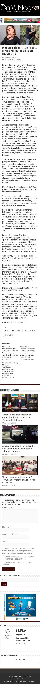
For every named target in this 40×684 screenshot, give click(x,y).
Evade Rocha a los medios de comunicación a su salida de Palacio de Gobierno (16, 417)
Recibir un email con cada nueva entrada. (17, 563)
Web (4, 541)
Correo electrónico (10, 534)
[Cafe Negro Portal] (20, 7)
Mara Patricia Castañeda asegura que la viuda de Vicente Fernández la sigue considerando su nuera (10, 351)
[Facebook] (16, 659)
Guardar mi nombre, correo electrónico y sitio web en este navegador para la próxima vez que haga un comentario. (19, 550)
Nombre (6, 527)
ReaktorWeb (25, 676)
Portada (19, 60)
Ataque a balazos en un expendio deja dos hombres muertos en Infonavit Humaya (18, 448)
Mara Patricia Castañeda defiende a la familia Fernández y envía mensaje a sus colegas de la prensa (27, 351)
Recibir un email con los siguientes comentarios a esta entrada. (18, 558)
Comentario (8, 507)
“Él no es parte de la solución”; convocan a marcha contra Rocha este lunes (18, 480)
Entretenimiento (10, 60)
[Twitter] (20, 659)
